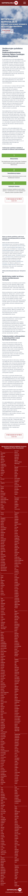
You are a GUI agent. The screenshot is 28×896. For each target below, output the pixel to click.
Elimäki (2, 488)
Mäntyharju (17, 463)
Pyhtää (16, 590)
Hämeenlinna (4, 570)
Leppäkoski (3, 819)
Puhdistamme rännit (20, 255)
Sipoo (16, 695)
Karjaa (2, 660)
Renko (16, 632)
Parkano (16, 521)
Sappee (16, 670)
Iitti (1, 579)
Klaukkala (3, 725)
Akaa (2, 454)
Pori (15, 568)
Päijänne (16, 603)
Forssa (2, 514)
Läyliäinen (3, 854)
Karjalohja (3, 662)
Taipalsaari (17, 736)
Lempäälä (3, 817)
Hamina (2, 526)
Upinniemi (17, 788)
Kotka (2, 746)
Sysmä (16, 724)
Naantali (16, 467)
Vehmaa (16, 832)
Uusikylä (16, 796)
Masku (2, 864)
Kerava (2, 689)
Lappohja (3, 802)
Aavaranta (3, 453)
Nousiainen (17, 480)
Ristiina (16, 640)
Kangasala (3, 642)
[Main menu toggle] (24, 3)
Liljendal (2, 827)
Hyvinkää (3, 565)
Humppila (3, 562)
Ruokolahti (17, 644)
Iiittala (2, 577)
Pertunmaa (17, 536)
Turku (16, 769)
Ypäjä (16, 878)
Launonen (3, 813)
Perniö (16, 532)
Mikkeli (2, 875)
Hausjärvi (3, 542)
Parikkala (16, 519)
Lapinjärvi (3, 794)
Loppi (2, 838)
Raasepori (17, 613)
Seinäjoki (16, 683)
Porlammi (17, 571)
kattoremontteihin (21, 245)
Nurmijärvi (17, 489)
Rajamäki (16, 616)
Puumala (16, 588)
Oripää (16, 501)
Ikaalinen (3, 580)
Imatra (2, 586)
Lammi (2, 792)
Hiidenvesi (3, 551)
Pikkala (16, 549)
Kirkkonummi (4, 713)
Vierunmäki (17, 844)
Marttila (2, 862)
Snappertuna (17, 700)
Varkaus (16, 824)
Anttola (2, 467)
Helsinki (2, 546)
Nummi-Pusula (18, 486)
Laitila (2, 791)
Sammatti (17, 669)
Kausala (2, 676)
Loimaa (2, 835)
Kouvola (2, 749)
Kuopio (2, 758)
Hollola (2, 557)
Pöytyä (16, 607)
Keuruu (2, 698)
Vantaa (16, 822)
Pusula (16, 587)
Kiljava (2, 709)
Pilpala (16, 550)
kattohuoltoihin (5, 245)
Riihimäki (16, 635)
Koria (2, 739)
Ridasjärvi (17, 633)
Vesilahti (16, 838)
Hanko (2, 531)
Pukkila (16, 580)
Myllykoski (17, 455)
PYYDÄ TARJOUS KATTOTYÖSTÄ (14, 199)
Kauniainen (3, 675)
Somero (16, 707)
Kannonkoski (4, 648)
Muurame (17, 450)
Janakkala (3, 603)
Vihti (15, 846)
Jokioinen (3, 608)
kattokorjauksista (6, 244)
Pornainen (17, 573)
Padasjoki (17, 513)
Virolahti (16, 855)
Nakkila (16, 469)
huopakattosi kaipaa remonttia (9, 264)
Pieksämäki (17, 539)
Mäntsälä (17, 458)
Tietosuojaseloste (18, 892)
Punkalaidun (17, 584)
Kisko (2, 714)
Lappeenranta (4, 799)
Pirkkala (16, 554)
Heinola (2, 543)
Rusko (16, 649)
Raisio (16, 614)
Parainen (16, 517)
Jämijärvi (2, 624)
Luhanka (2, 841)
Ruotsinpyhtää (18, 646)
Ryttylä (16, 652)
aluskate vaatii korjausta (16, 247)
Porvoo (16, 574)
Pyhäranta (17, 598)
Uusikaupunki (18, 801)
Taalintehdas (17, 734)
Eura (2, 504)
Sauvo (16, 675)
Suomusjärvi (17, 719)
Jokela (2, 606)
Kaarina (2, 632)
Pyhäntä (16, 596)
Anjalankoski (3, 465)
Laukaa (2, 806)
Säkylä (16, 725)
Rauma (16, 622)
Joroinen (3, 609)
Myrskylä (16, 457)
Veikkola (16, 830)
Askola (2, 473)
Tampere (16, 742)
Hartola (2, 534)
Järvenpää (3, 628)
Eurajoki (2, 505)
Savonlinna (17, 678)
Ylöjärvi (16, 877)
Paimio (16, 514)
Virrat (16, 857)
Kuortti (2, 763)
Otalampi (16, 504)
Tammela (17, 740)
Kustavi (2, 768)
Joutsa (2, 611)
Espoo (2, 496)
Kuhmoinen (3, 757)
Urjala (16, 790)
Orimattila (17, 499)
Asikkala (2, 470)
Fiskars (2, 512)
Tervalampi (17, 751)
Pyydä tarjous (6, 30)
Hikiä (2, 553)
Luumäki (2, 847)
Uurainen (17, 798)
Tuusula (16, 777)
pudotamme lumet (9, 256)
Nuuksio (16, 492)
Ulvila (16, 787)
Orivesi (16, 502)
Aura (2, 475)
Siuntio (16, 699)
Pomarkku (17, 566)
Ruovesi (16, 647)
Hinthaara (3, 554)
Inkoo (2, 590)
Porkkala (16, 569)
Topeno (16, 764)
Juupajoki (3, 619)
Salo (15, 664)
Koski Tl (2, 744)
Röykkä (16, 655)
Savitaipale (17, 677)
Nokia (16, 476)
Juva (2, 620)
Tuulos (16, 774)
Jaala (2, 601)
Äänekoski (17, 885)
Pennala (16, 527)
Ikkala (2, 582)
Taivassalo (17, 739)
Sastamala (17, 672)
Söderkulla (17, 727)
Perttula (16, 535)
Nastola (16, 473)
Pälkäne (16, 606)
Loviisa (2, 840)
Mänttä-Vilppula (18, 462)
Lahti (2, 787)
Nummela (17, 484)
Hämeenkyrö (3, 568)
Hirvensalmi (3, 556)
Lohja (2, 832)
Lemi (2, 814)
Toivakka (16, 763)
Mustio (2, 884)
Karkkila (2, 664)
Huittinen (3, 561)
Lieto (2, 825)
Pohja (16, 555)
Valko (16, 819)
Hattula (2, 535)
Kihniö (2, 700)
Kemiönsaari (3, 686)
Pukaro (16, 579)
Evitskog (2, 509)
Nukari (16, 483)
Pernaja (16, 530)
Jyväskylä (3, 622)
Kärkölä (2, 780)
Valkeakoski (17, 811)
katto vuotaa (7, 247)
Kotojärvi (2, 747)
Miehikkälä (3, 872)
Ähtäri (16, 884)
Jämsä (2, 625)
